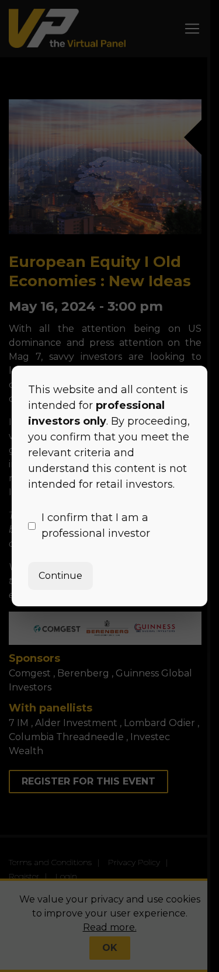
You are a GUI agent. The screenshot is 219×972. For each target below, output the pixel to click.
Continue (60, 575)
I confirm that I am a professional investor (95, 525)
